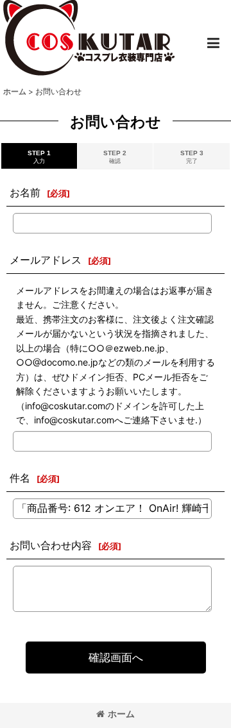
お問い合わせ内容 (51, 545)
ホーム (121, 713)
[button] (213, 43)
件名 (20, 477)
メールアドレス (45, 259)
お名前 (25, 192)
